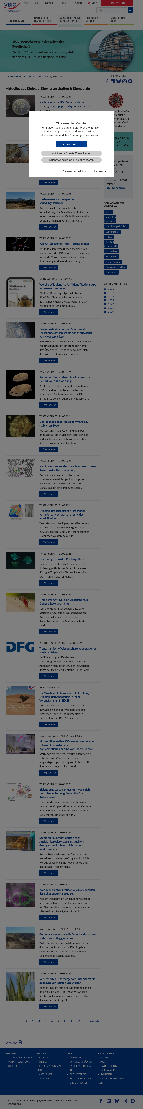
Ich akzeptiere (71, 144)
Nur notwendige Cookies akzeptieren (71, 159)
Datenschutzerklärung (76, 171)
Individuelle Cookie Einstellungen (71, 153)
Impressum (100, 171)
